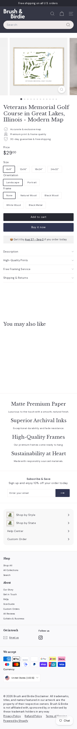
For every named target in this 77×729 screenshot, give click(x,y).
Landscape (12, 182)
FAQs (6, 599)
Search (7, 575)
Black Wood (51, 195)
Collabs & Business (13, 618)
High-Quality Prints (15, 260)
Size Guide (8, 604)
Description (10, 251)
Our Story (8, 589)
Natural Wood (29, 195)
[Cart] (61, 13)
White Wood (13, 205)
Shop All (7, 565)
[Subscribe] (62, 493)
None (9, 195)
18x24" (39, 169)
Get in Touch (10, 594)
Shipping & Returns (15, 277)
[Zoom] (61, 89)
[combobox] (38, 25)
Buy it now (38, 227)
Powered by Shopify (15, 721)
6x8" (9, 169)
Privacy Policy (12, 716)
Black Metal (35, 205)
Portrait (32, 182)
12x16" (23, 169)
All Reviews (9, 613)
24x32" (55, 169)
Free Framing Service (17, 269)
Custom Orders (11, 609)
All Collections (11, 570)
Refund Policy (33, 716)
